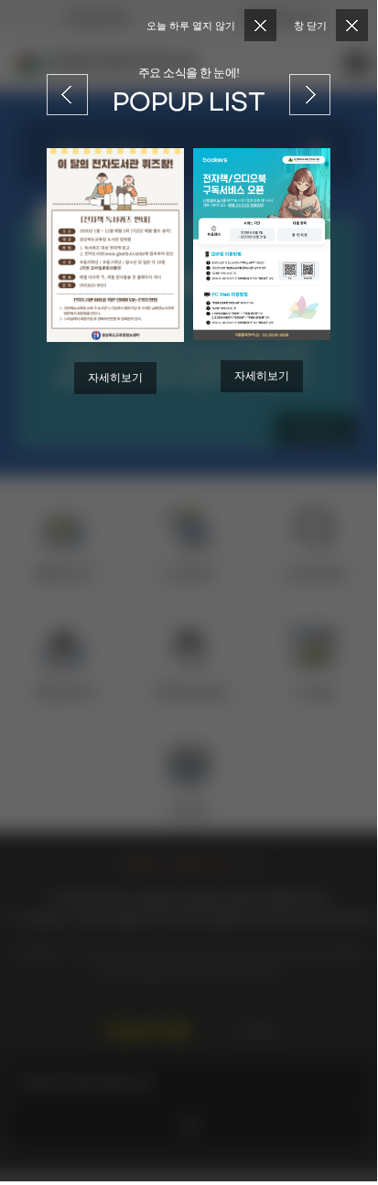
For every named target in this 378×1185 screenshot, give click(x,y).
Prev (68, 84)
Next (310, 84)
